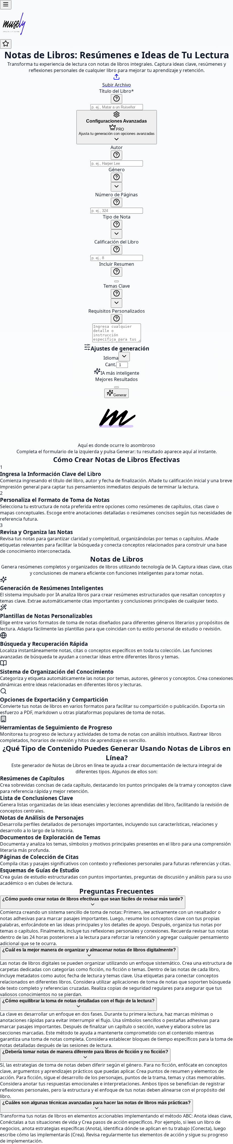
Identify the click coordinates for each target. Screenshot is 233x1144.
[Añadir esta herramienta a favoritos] (5, 44)
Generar (119, 395)
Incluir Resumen (116, 264)
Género (117, 169)
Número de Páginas (116, 194)
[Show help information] (116, 99)
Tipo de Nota (116, 217)
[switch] (116, 281)
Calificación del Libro (116, 242)
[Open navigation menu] (5, 4)
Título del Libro (116, 91)
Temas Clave (116, 286)
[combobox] (116, 186)
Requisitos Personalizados (116, 311)
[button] (116, 244)
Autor (117, 147)
